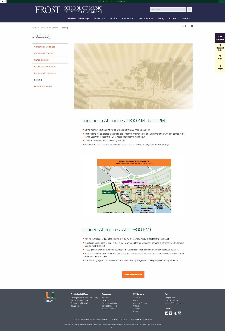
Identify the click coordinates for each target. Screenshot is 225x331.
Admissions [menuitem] (127, 18)
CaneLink (106, 300)
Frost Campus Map (172, 300)
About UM (137, 298)
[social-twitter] (175, 313)
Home (34, 28)
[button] (219, 323)
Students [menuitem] (173, 18)
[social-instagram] (170, 313)
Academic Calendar (109, 303)
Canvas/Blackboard (109, 306)
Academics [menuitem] (99, 18)
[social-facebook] (166, 313)
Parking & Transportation (174, 303)
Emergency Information (119, 319)
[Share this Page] (190, 26)
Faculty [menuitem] (113, 18)
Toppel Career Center (110, 309)
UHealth (136, 306)
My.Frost (105, 298)
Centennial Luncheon (45, 73)
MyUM (135, 300)
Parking (65, 28)
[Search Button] (189, 9)
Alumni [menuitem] (186, 18)
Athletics (136, 309)
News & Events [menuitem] (145, 18)
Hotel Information (43, 86)
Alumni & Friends (140, 303)
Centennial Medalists (44, 47)
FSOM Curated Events (45, 67)
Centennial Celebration (49, 28)
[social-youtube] (179, 313)
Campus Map (170, 298)
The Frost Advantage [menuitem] (78, 18)
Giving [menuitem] (161, 18)
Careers (136, 311)
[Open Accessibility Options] (3, 1)
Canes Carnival (41, 60)
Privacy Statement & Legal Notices (141, 319)
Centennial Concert (44, 53)
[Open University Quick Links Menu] (221, 1)
